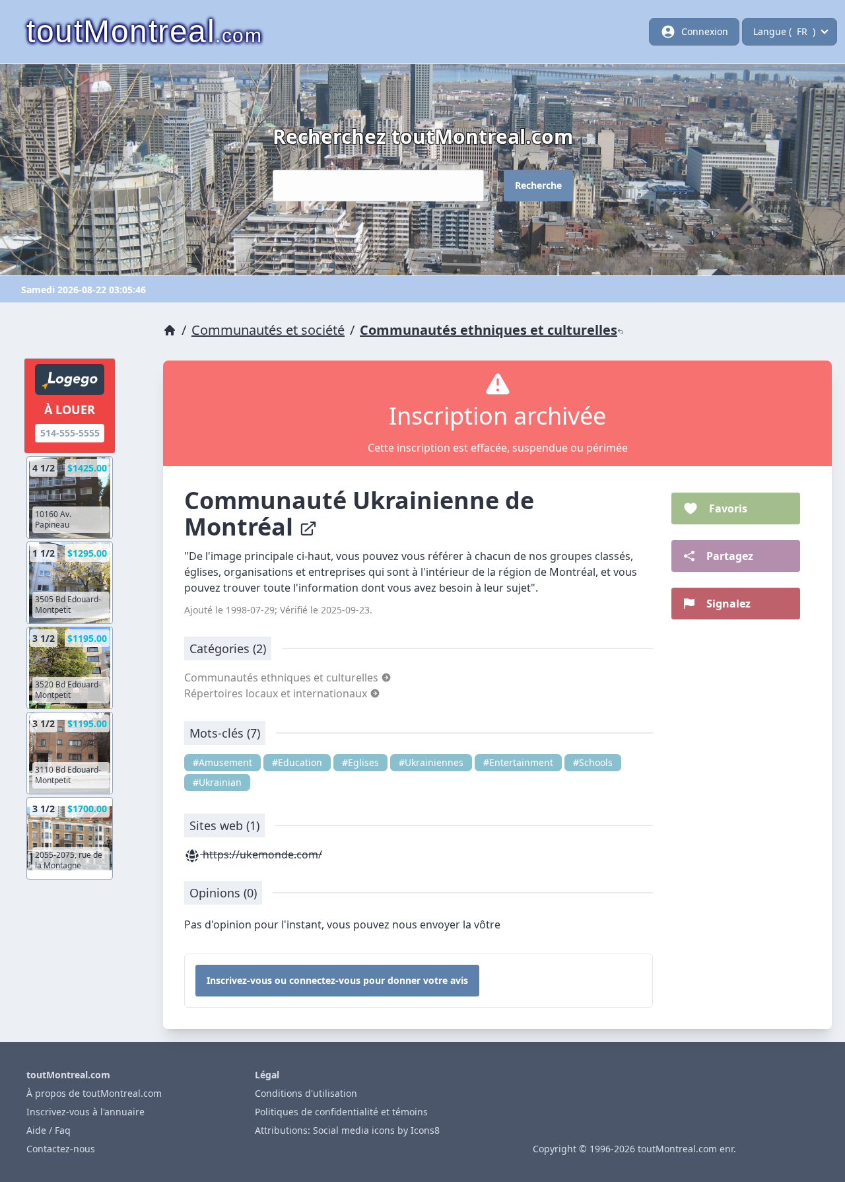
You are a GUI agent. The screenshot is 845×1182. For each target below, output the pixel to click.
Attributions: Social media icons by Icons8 (347, 1130)
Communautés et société (268, 330)
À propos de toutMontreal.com (94, 1093)
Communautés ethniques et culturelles (488, 330)
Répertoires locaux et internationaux (277, 693)
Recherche (538, 185)
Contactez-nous (60, 1148)
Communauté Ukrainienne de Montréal (359, 513)
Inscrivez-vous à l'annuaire (85, 1111)
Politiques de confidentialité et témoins (341, 1111)
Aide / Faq (48, 1130)
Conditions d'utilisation (306, 1093)
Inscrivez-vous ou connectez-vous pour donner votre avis (337, 980)
